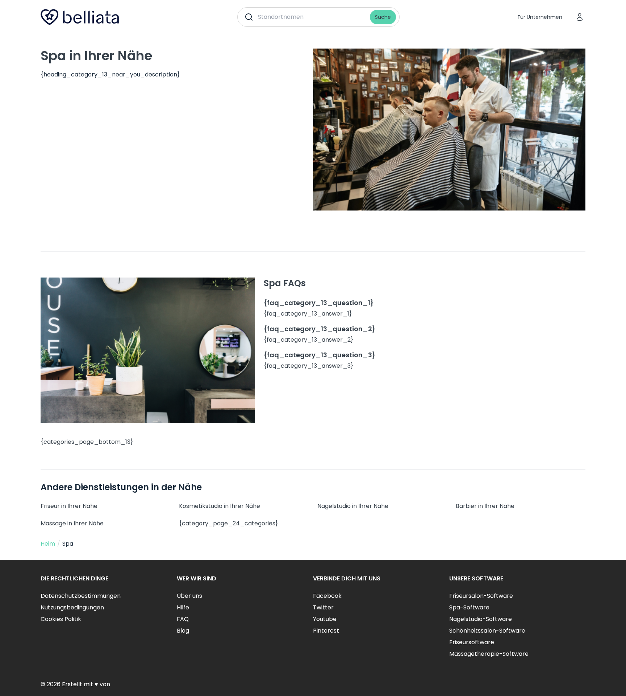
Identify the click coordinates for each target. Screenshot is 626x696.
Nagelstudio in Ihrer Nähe (352, 506)
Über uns (189, 596)
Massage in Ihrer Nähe (72, 523)
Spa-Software (469, 607)
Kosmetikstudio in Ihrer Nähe (219, 506)
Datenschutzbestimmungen (81, 596)
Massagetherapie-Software (489, 654)
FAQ (183, 619)
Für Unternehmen (540, 17)
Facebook (327, 596)
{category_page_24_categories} (228, 523)
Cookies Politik (61, 619)
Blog (183, 630)
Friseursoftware (471, 642)
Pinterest (326, 630)
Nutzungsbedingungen (72, 607)
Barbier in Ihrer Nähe (485, 506)
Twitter (323, 607)
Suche (383, 17)
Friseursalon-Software (481, 596)
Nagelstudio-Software (480, 619)
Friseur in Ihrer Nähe (69, 506)
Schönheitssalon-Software (487, 630)
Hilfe (183, 607)
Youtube (325, 619)
